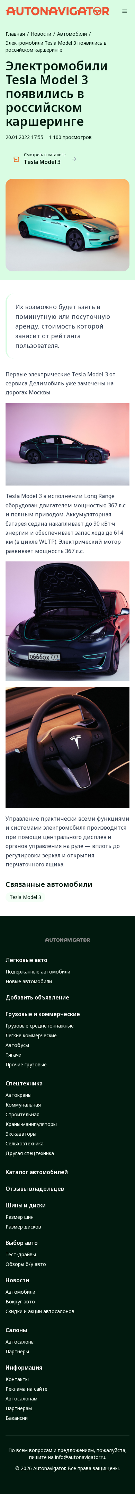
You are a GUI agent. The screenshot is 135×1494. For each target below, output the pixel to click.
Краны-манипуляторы (31, 1124)
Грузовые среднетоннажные (40, 1025)
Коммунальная (23, 1104)
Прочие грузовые (26, 1064)
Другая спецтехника (30, 1153)
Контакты (17, 1379)
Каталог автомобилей (37, 1172)
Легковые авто (26, 960)
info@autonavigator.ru (80, 1457)
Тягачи (13, 1054)
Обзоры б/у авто (26, 1264)
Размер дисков (23, 1226)
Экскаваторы (21, 1133)
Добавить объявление (37, 997)
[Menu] (124, 11)
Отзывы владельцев (35, 1188)
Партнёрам (19, 1408)
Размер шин (20, 1217)
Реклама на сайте (26, 1389)
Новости (41, 33)
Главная (15, 33)
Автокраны (19, 1095)
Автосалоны (20, 1341)
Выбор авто (22, 1243)
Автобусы (17, 1045)
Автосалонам (21, 1398)
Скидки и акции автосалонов (40, 1311)
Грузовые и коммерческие (43, 1014)
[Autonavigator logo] (57, 11)
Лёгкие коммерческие (31, 1035)
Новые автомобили (29, 981)
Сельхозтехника (25, 1143)
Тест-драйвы (21, 1254)
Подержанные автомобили (38, 971)
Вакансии (17, 1418)
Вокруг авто (20, 1301)
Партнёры (17, 1351)
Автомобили (72, 33)
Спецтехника (24, 1083)
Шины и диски (26, 1205)
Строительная (22, 1114)
